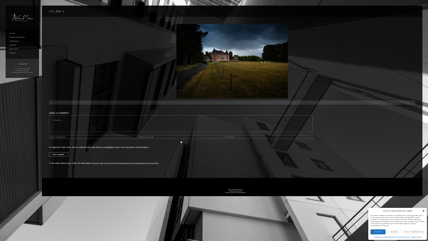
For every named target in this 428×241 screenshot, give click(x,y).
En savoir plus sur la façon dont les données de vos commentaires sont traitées (125, 163)
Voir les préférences (413, 232)
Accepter (378, 232)
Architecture (14, 41)
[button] (423, 211)
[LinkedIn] (22, 64)
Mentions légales (416, 237)
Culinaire (12, 45)
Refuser (394, 232)
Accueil (12, 33)
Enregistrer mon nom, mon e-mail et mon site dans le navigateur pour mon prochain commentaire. (99, 147)
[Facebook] (19, 64)
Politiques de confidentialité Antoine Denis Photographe (392, 237)
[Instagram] (26, 64)
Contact (12, 53)
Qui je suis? (13, 49)
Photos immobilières (17, 37)
